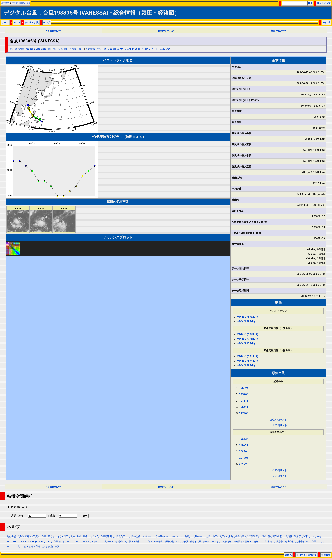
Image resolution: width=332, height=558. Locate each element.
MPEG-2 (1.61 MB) (247, 361)
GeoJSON (165, 48)
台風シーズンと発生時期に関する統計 (121, 541)
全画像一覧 (75, 48)
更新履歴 (325, 554)
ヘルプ (46, 22)
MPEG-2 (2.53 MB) (247, 339)
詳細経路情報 (17, 48)
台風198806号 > (278, 30)
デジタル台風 (32, 22)
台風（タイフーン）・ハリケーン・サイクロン (77, 541)
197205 (243, 413)
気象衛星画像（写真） (28, 536)
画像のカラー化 (91, 536)
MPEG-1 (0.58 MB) (247, 356)
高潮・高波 (53, 546)
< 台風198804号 (53, 30)
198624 (243, 388)
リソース (101, 48)
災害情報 (90, 48)
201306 (243, 457)
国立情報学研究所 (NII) (21, 3)
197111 (243, 400)
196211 (243, 445)
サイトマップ (323, 3)
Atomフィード (150, 48)
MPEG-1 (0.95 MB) (247, 334)
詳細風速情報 (60, 48)
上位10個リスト (278, 419)
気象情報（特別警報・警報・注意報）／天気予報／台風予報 (252, 541)
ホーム (5, 22)
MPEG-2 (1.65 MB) (247, 317)
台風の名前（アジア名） (141, 536)
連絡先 (288, 554)
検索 (310, 3)
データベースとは (212, 541)
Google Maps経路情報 (39, 48)
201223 (243, 464)
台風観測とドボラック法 (176, 541)
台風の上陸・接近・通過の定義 (31, 546)
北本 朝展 (5, 3)
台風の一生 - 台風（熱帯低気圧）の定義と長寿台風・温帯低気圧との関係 (230, 536)
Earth (17, 22)
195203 (243, 394)
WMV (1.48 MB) (246, 321)
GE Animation (132, 48)
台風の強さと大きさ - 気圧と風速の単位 (62, 536)
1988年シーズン (166, 30)
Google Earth (115, 48)
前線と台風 (195, 541)
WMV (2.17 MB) (246, 343)
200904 (243, 451)
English (326, 22)
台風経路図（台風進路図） (113, 536)
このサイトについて (306, 554)
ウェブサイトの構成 (152, 541)
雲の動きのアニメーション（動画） (173, 536)
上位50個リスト (278, 425)
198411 (243, 407)
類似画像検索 (275, 536)
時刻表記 (11, 536)
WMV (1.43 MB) (246, 365)
